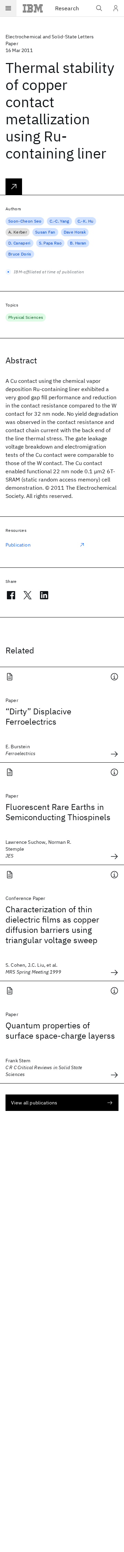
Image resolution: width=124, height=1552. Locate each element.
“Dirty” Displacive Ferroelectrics (38, 716)
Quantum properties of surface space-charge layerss (60, 1030)
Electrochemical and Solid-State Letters (50, 37)
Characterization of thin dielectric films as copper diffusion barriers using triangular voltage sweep (52, 924)
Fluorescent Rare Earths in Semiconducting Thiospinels (58, 812)
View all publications (34, 1103)
